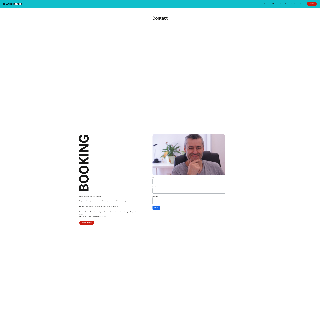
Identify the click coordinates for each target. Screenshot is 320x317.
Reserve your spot (87, 222)
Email (154, 187)
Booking (312, 4)
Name (154, 178)
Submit (156, 207)
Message (155, 196)
